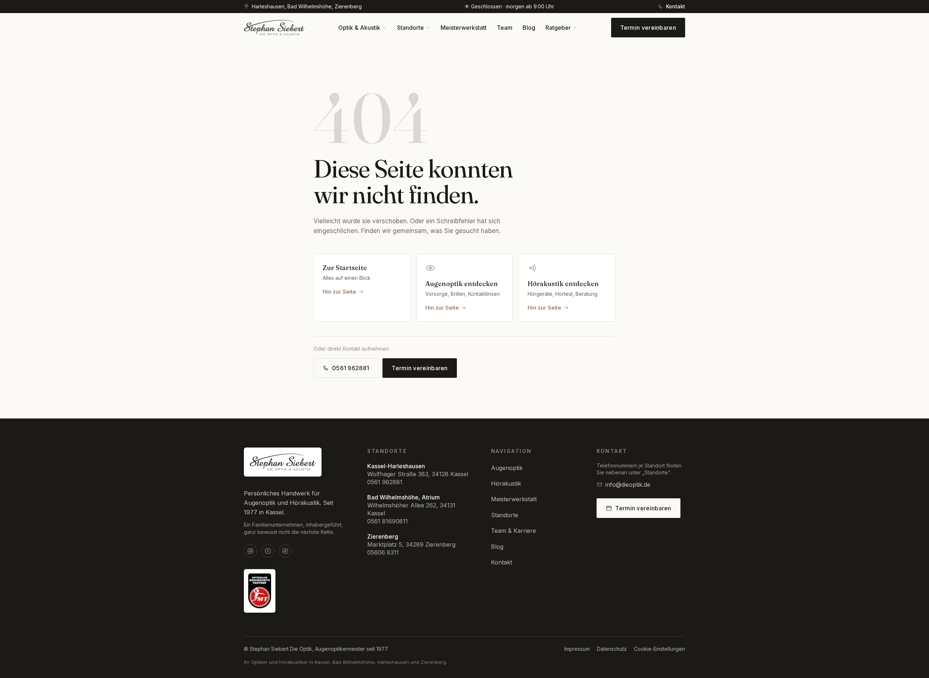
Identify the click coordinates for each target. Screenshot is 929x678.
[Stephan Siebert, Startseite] (274, 28)
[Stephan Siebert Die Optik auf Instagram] (250, 550)
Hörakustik (506, 483)
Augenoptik (507, 467)
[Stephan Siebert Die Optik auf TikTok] (285, 550)
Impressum (577, 649)
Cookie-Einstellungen (659, 649)
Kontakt (501, 562)
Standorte (504, 515)
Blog (497, 546)
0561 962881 (384, 482)
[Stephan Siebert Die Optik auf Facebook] (267, 550)
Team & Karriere (513, 530)
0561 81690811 (387, 521)
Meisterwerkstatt (514, 499)
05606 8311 (383, 552)
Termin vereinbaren (648, 27)
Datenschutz (612, 649)
